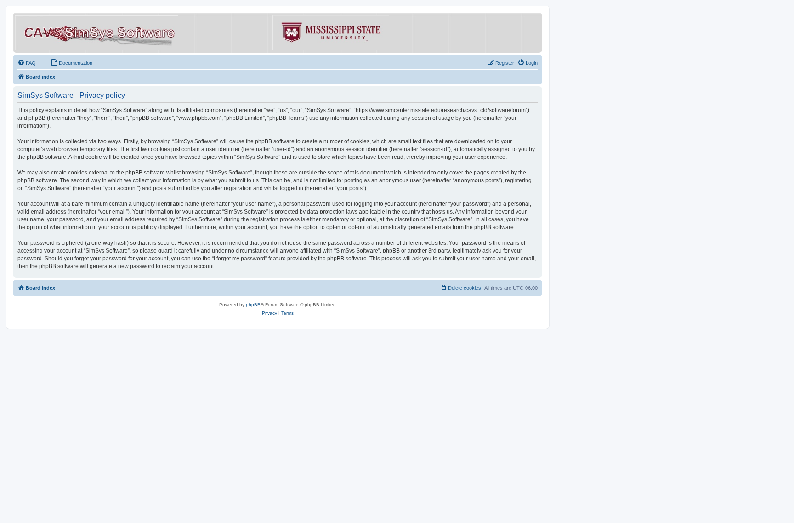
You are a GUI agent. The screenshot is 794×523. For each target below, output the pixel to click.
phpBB (253, 304)
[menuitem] (26, 62)
